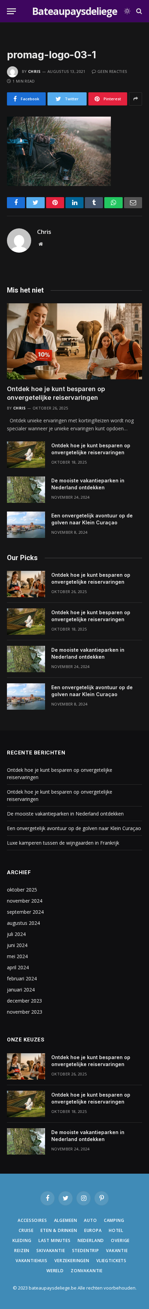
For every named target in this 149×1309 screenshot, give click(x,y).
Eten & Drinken (59, 1230)
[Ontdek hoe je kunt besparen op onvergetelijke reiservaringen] (74, 341)
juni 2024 (17, 945)
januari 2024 (21, 989)
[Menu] (11, 11)
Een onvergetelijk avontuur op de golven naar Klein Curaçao (74, 828)
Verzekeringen (71, 1261)
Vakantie (117, 1250)
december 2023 (24, 1000)
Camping (114, 1220)
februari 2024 (22, 978)
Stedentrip (85, 1250)
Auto (90, 1220)
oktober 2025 (22, 889)
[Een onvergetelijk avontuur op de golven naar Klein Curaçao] (26, 525)
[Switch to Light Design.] (127, 11)
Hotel (116, 1230)
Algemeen (65, 1220)
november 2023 (24, 1011)
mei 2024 (17, 956)
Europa (93, 1230)
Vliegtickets (111, 1261)
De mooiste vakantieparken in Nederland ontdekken (65, 813)
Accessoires (32, 1220)
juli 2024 (16, 934)
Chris (34, 71)
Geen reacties (112, 71)
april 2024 (18, 967)
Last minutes (54, 1240)
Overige (120, 1240)
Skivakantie (50, 1250)
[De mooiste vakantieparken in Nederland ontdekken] (26, 489)
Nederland (91, 1240)
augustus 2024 (23, 923)
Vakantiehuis (31, 1261)
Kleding (22, 1240)
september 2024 (25, 912)
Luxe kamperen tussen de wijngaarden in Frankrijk (63, 842)
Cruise (26, 1230)
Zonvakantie (87, 1271)
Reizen (21, 1250)
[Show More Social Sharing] (135, 98)
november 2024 (24, 900)
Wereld (55, 1271)
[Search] (138, 11)
